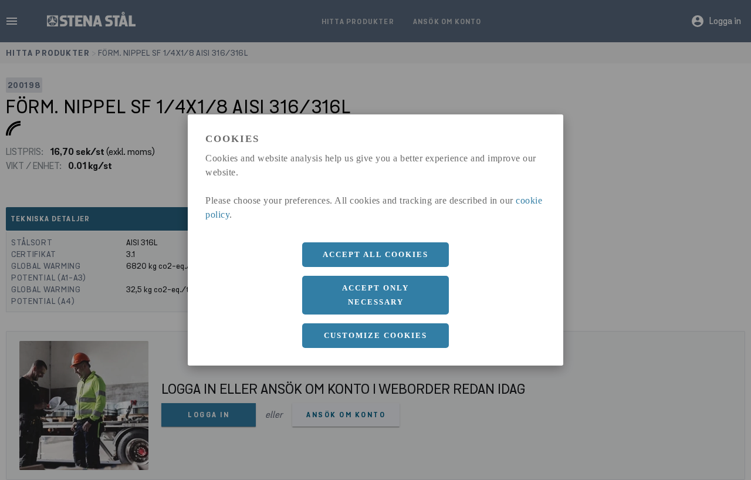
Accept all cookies (375, 254)
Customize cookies (375, 335)
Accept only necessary (375, 294)
